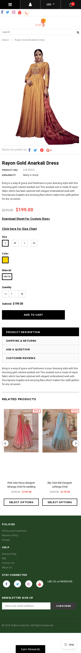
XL (34, 243)
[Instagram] (13, 12)
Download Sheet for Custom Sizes (26, 219)
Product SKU (10, 170)
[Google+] (49, 150)
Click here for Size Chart (19, 229)
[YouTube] (19, 12)
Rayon (7, 276)
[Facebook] (2, 12)
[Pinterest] (41, 150)
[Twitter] (7, 12)
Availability (9, 175)
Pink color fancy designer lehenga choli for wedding (21, 484)
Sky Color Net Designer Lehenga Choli (59, 484)
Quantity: (7, 287)
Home (5, 40)
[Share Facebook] (29, 150)
